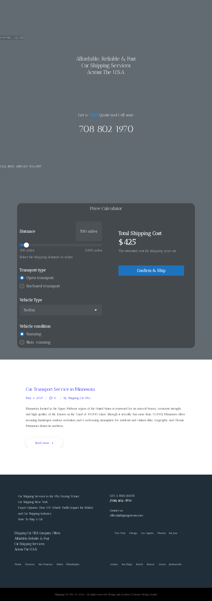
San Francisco (46, 564)
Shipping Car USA (77, 398)
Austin (162, 564)
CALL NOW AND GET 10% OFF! (20, 166)
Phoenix (161, 533)
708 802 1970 (106, 128)
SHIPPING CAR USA (12, 37)
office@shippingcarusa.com (126, 515)
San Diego (127, 564)
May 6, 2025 (34, 398)
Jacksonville (175, 564)
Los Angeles (147, 533)
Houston (30, 564)
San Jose (173, 533)
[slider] (61, 245)
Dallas (60, 564)
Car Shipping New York (33, 502)
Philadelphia (72, 564)
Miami (17, 564)
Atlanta (114, 564)
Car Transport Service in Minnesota (60, 389)
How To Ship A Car (30, 519)
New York (117, 533)
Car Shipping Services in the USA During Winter (48, 496)
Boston (150, 564)
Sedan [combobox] (29, 310)
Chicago (133, 533)
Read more (42, 443)
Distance (27, 231)
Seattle (139, 564)
